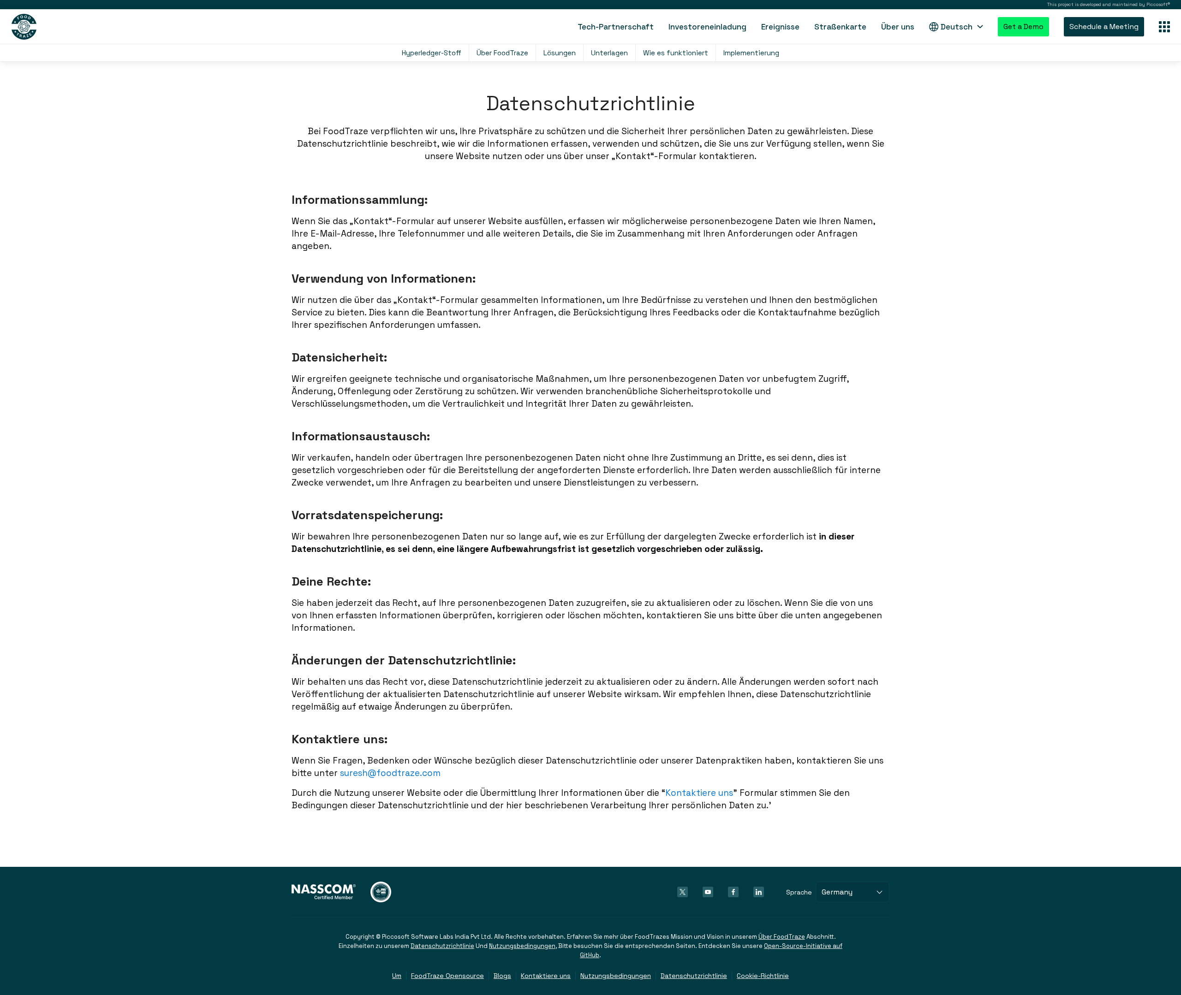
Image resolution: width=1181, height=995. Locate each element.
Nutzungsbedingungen (522, 946)
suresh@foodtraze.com (390, 773)
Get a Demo (1023, 26)
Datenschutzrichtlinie (442, 946)
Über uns (897, 26)
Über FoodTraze (502, 52)
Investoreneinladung (707, 26)
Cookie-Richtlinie (763, 975)
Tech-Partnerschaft (616, 26)
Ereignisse (780, 26)
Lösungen (559, 52)
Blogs (502, 975)
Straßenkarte (840, 26)
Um (396, 975)
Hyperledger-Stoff (431, 52)
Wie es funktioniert (675, 52)
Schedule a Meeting (1104, 26)
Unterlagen (609, 52)
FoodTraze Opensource (447, 975)
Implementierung (751, 52)
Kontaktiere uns (699, 793)
